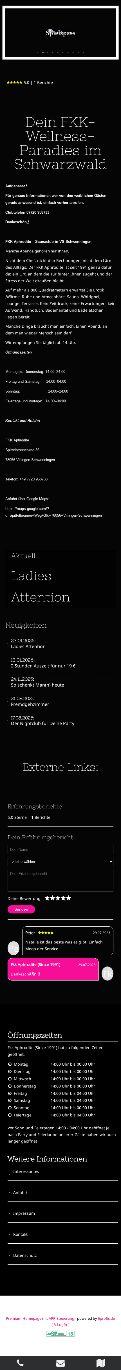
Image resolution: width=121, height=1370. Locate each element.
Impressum (24, 1213)
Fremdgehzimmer (30, 701)
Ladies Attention (28, 643)
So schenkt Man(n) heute (37, 682)
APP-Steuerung (61, 1318)
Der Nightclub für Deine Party (42, 721)
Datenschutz (25, 1255)
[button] (37, 52)
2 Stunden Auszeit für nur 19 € (43, 663)
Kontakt (20, 1234)
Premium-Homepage (23, 1318)
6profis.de (106, 1318)
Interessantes (26, 1171)
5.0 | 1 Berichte (38, 82)
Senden (21, 909)
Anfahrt (20, 1192)
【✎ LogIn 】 (60, 1324)
